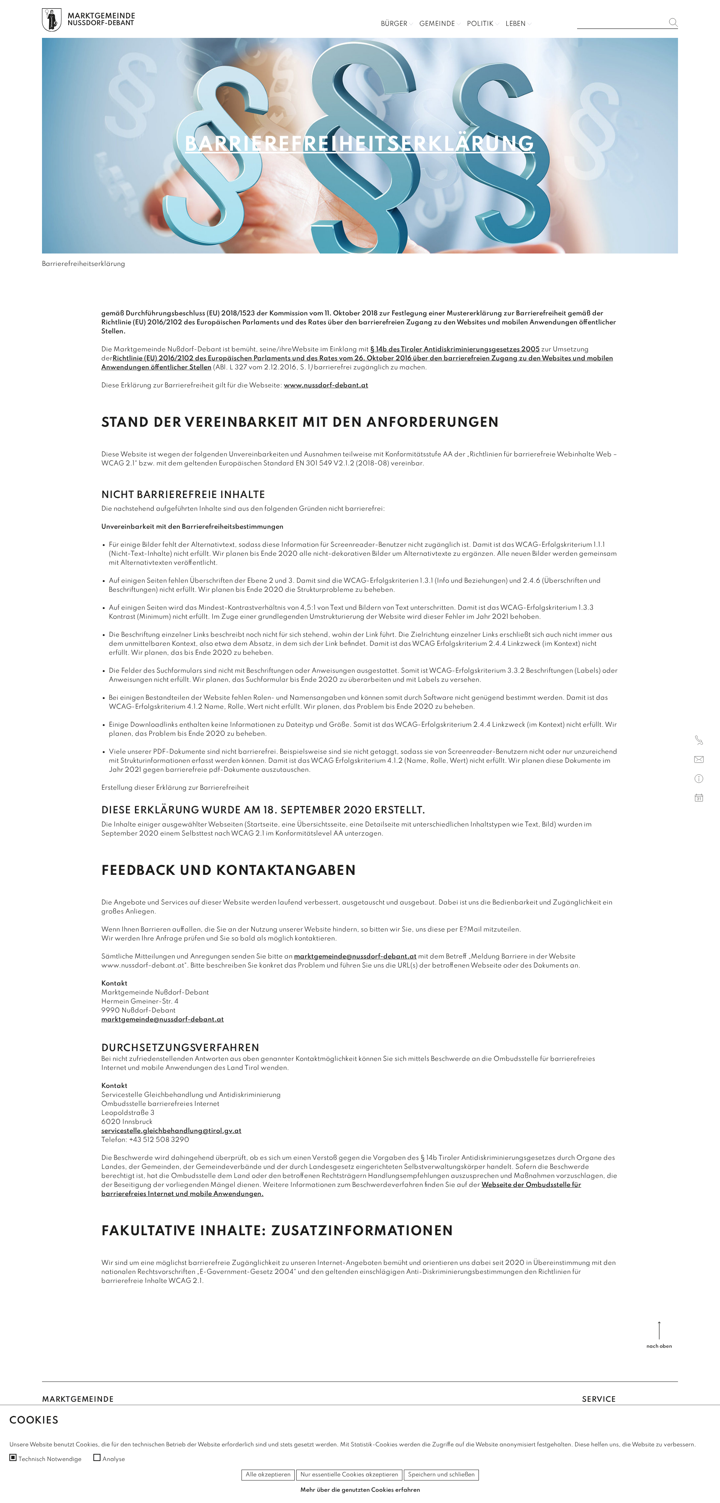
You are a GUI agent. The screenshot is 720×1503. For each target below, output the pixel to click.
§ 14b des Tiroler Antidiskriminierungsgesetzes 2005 (455, 349)
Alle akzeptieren (268, 1475)
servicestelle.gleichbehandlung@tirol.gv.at (171, 1131)
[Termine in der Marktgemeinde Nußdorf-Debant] (699, 799)
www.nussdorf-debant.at (326, 385)
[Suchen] (673, 22)
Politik (480, 24)
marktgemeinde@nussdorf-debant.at (355, 956)
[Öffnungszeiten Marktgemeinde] (699, 779)
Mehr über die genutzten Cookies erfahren (360, 1490)
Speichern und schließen (441, 1475)
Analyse (113, 1459)
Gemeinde (437, 24)
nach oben (659, 1346)
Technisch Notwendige (49, 1459)
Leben (516, 24)
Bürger (394, 24)
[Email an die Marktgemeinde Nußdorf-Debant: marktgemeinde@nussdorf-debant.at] (699, 760)
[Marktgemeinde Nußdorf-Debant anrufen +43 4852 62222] (699, 741)
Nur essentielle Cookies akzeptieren (349, 1475)
